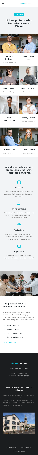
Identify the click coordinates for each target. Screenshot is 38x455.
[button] (3, 3)
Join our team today (9, 342)
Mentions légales (20, 451)
